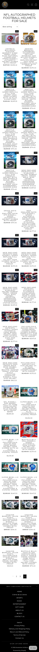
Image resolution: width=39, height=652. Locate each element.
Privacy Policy (19, 625)
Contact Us (19, 638)
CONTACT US (19, 616)
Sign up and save (19, 643)
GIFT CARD (19, 607)
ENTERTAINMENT (19, 604)
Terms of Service (19, 635)
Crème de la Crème (19, 595)
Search (19, 622)
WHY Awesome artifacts (19, 586)
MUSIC (19, 601)
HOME (19, 591)
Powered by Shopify (19, 650)
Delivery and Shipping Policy (19, 629)
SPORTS (19, 598)
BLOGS (19, 613)
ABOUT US (19, 610)
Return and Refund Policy (19, 632)
